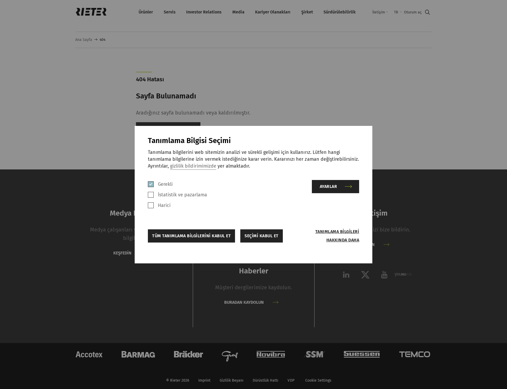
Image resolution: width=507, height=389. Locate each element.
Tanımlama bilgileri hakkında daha (337, 236)
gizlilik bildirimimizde (193, 166)
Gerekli (165, 184)
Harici (164, 205)
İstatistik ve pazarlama (182, 195)
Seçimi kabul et (262, 235)
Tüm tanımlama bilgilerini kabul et (191, 235)
